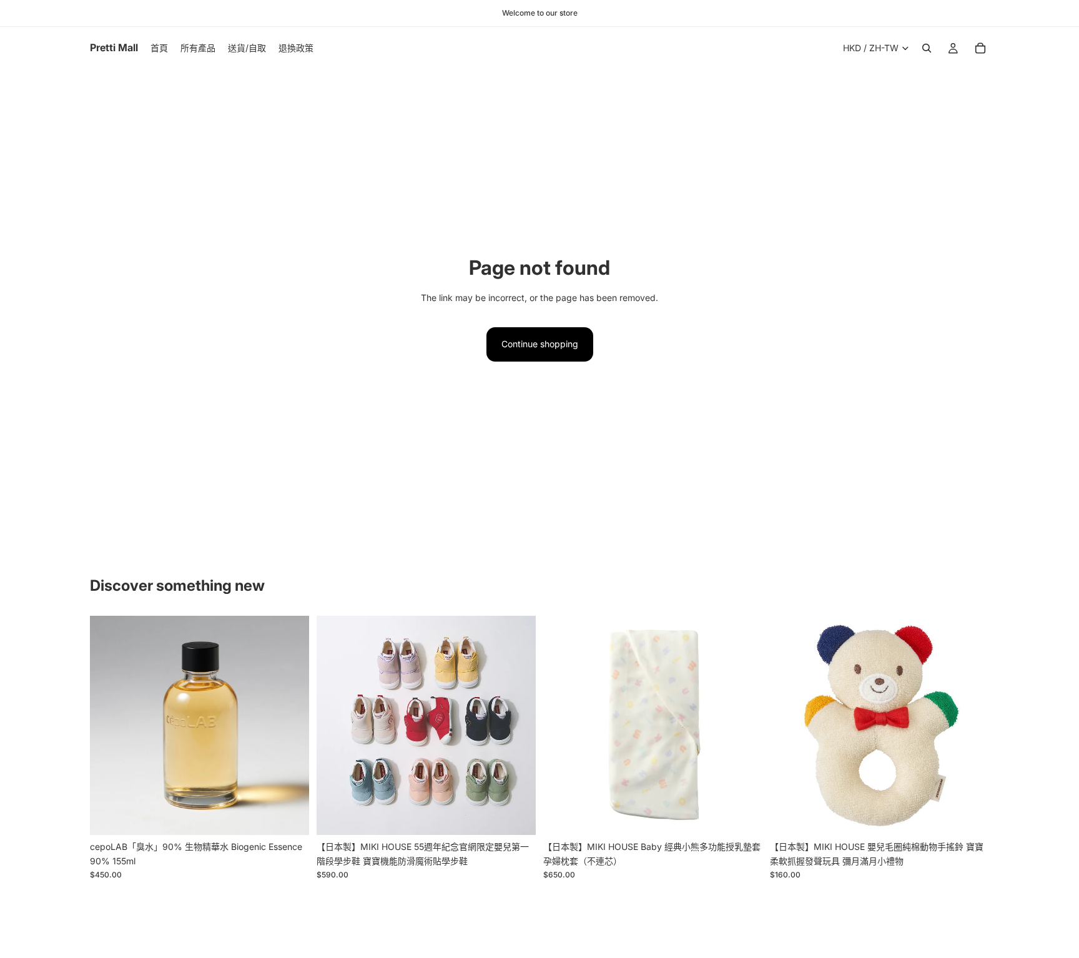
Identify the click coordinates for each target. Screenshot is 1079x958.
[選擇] (516, 816)
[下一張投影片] (290, 725)
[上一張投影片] (108, 725)
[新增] (289, 816)
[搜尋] (926, 48)
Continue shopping (539, 343)
